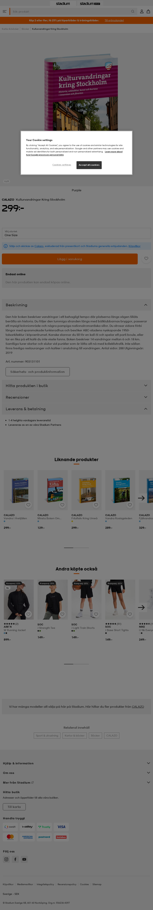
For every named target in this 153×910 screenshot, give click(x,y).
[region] (76, 153)
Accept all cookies (89, 165)
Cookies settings (61, 164)
